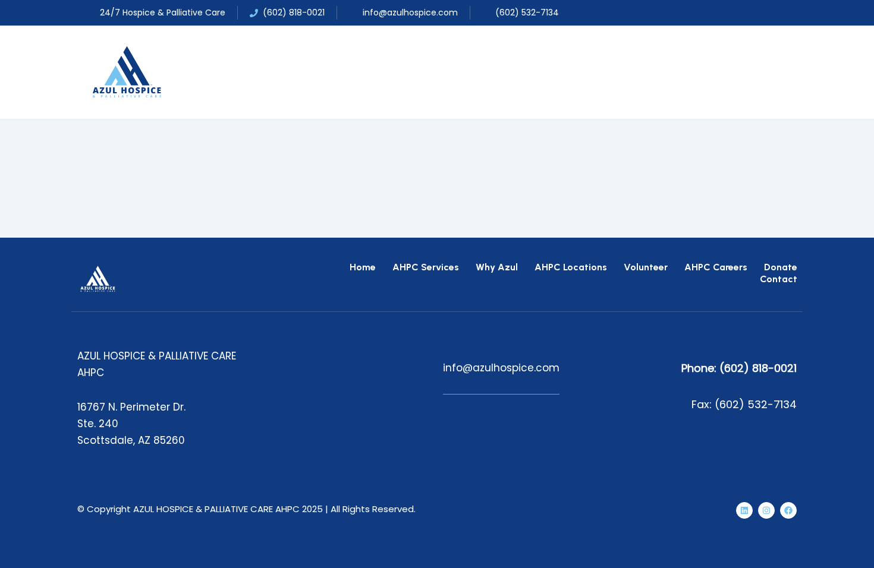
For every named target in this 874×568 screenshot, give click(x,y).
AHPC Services (425, 267)
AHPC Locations (571, 267)
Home (363, 267)
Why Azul (497, 267)
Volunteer (646, 267)
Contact (778, 279)
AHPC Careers (715, 267)
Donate (780, 267)
